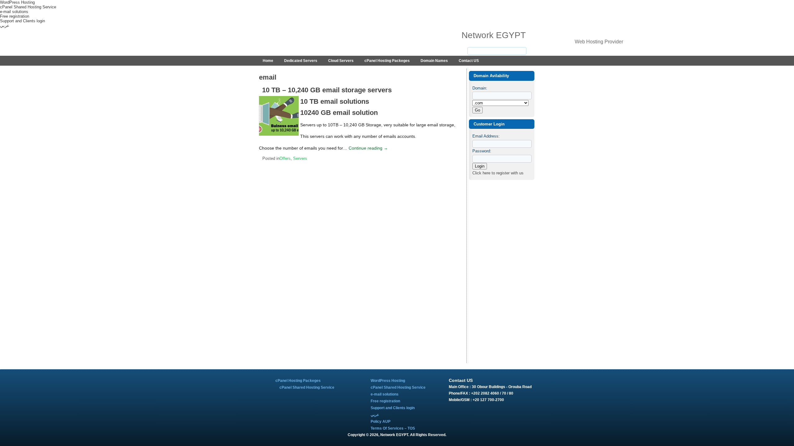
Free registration (14, 16)
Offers (285, 158)
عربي (4, 25)
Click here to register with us (498, 173)
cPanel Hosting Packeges (387, 61)
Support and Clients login (22, 21)
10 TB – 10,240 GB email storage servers (327, 90)
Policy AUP (380, 421)
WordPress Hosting (17, 2)
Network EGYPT (494, 35)
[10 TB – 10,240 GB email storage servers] (279, 135)
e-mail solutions (14, 11)
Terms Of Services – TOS (393, 428)
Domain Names (434, 61)
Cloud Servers (341, 61)
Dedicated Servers (300, 61)
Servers (300, 158)
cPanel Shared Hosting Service (28, 7)
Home (268, 61)
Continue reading (368, 148)
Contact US (469, 61)
